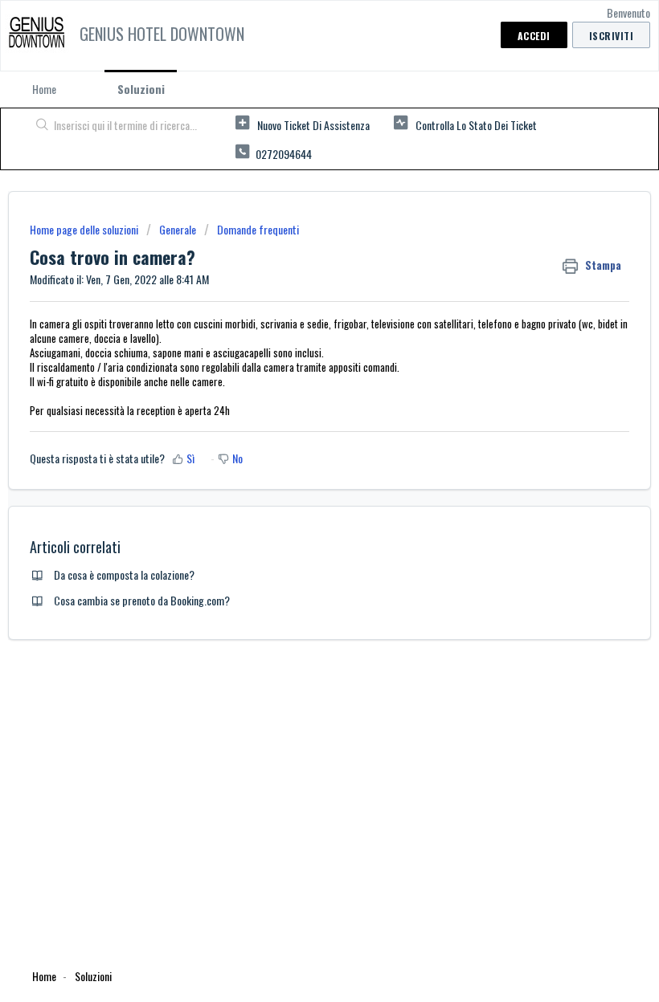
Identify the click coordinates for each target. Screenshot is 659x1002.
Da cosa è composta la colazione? (124, 574)
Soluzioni (141, 88)
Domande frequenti (258, 229)
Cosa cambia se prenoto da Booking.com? (142, 600)
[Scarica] (300, 493)
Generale (177, 229)
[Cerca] (39, 126)
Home (44, 88)
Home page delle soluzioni (85, 229)
